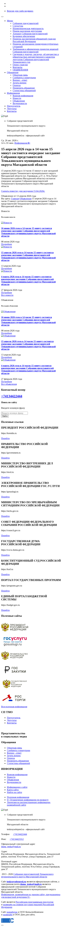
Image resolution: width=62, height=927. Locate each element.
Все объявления (9, 384)
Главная (15, 198)
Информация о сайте (17, 787)
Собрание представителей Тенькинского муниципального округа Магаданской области (27, 875)
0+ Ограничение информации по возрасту (28, 800)
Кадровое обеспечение (24, 36)
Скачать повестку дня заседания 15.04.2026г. (23, 191)
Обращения (12, 72)
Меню (10, 21)
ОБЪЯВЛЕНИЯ (20, 70)
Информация (13, 93)
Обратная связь (20, 75)
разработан (12, 912)
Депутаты (12, 108)
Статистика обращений (24, 90)
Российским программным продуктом (34, 902)
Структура (18, 26)
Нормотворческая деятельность (28, 28)
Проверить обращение (24, 88)
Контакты (17, 67)
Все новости (7, 295)
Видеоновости (20, 103)
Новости (17, 98)
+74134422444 (11, 396)
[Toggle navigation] (2, 16)
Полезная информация (18, 797)
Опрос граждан (20, 64)
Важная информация (23, 95)
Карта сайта (13, 790)
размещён (8, 914)
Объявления (19, 101)
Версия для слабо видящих (20, 11)
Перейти (5, 438)
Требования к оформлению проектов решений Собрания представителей (35, 50)
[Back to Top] (2, 925)
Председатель (13, 106)
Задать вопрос (20, 83)
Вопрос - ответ (20, 80)
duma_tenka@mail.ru (11, 846)
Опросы (17, 85)
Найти (4, 416)
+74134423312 (17, 839)
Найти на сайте (14, 792)
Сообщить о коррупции (24, 77)
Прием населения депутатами (27, 31)
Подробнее (6, 244)
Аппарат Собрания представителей (30, 33)
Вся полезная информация (14, 706)
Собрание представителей (25, 23)
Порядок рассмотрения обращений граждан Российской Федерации (34, 40)
